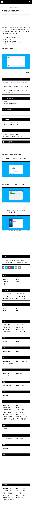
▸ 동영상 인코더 (7, 351)
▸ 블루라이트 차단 (7, 414)
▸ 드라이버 (5, 448)
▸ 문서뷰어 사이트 (20, 491)
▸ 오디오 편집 (6, 327)
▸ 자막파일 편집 (20, 329)
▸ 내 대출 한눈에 (20, 294)
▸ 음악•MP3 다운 (7, 488)
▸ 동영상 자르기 (20, 325)
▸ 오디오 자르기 (20, 327)
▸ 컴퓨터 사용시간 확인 (21, 419)
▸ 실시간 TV (19, 284)
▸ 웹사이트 (19, 279)
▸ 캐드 (17, 313)
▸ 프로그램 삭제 (7, 410)
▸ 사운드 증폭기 (7, 407)
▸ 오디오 (18, 341)
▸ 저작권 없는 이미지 (21, 497)
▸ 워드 (4, 310)
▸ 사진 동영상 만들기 (21, 332)
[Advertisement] (16, 20)
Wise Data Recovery (11, 104)
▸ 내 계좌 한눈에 (7, 294)
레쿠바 (7, 102)
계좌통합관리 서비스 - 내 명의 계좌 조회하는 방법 (15, 87)
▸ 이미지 (5, 315)
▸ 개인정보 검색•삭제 (21, 361)
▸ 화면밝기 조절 (20, 410)
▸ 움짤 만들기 (6, 332)
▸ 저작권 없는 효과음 (8, 497)
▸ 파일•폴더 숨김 (20, 412)
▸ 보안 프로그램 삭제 (8, 363)
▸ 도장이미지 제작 (7, 491)
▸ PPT (4, 313)
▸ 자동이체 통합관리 (8, 298)
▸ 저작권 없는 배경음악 (8, 500)
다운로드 (28, 73)
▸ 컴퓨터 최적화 (7, 412)
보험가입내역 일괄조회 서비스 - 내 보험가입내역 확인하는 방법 (15, 91)
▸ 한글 (4, 308)
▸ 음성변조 (19, 351)
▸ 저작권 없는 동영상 (21, 495)
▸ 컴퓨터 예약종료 (7, 417)
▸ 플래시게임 (6, 284)
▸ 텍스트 (18, 315)
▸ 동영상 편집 (6, 325)
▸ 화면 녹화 (19, 373)
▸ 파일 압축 (19, 405)
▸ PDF (17, 310)
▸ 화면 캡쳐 (6, 373)
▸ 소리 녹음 (6, 376)
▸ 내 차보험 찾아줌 (20, 296)
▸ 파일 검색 (6, 405)
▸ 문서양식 (5, 279)
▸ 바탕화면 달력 (7, 385)
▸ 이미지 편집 (6, 329)
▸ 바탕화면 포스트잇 (21, 385)
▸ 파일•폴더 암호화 (7, 361)
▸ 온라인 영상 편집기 (8, 493)
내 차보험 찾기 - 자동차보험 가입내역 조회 (17, 262)
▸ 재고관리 (5, 395)
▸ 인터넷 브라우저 (7, 439)
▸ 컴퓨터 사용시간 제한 (8, 419)
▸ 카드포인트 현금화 (21, 298)
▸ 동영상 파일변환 (20, 488)
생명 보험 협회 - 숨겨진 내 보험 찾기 (15, 260)
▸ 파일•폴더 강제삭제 (21, 417)
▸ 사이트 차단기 (20, 407)
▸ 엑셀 (17, 308)
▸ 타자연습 (5, 429)
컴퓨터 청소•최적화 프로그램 (12, 125)
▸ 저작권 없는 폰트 (7, 495)
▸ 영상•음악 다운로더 (21, 439)
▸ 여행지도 (19, 281)
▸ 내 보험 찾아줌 (7, 296)
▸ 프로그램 (5, 281)
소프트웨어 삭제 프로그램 (11, 123)
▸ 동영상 (5, 341)
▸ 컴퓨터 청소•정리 (21, 414)
